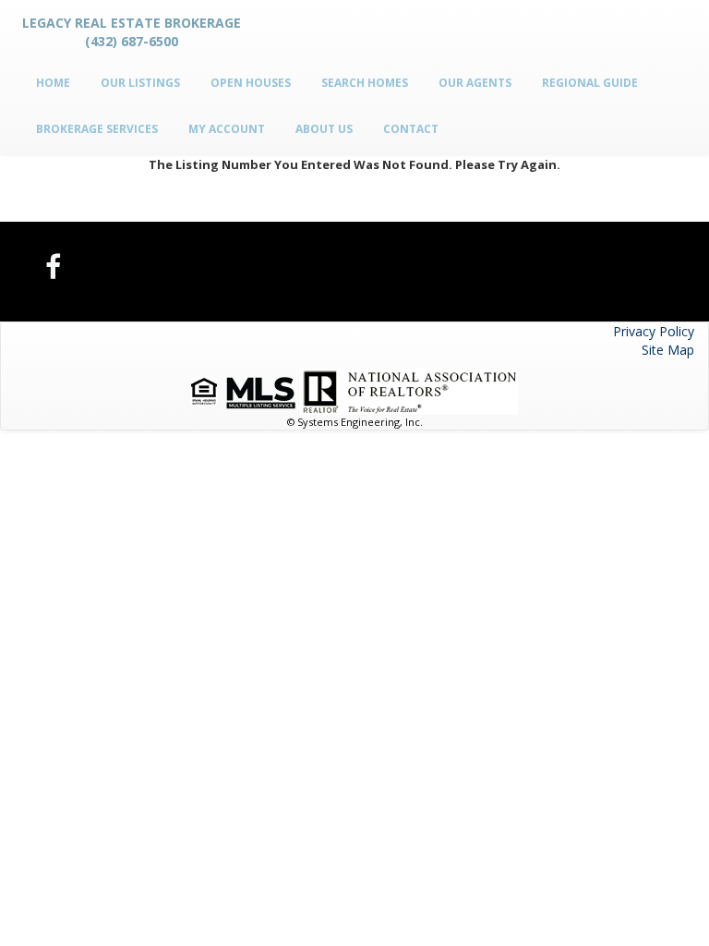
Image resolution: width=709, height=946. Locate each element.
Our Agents (475, 83)
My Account (226, 129)
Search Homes (364, 83)
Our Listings (140, 83)
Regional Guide (590, 83)
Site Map (668, 349)
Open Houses (250, 83)
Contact (411, 129)
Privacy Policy (653, 331)
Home (53, 83)
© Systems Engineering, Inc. (355, 422)
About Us (324, 129)
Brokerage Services (97, 129)
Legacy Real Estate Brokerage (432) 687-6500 (131, 32)
